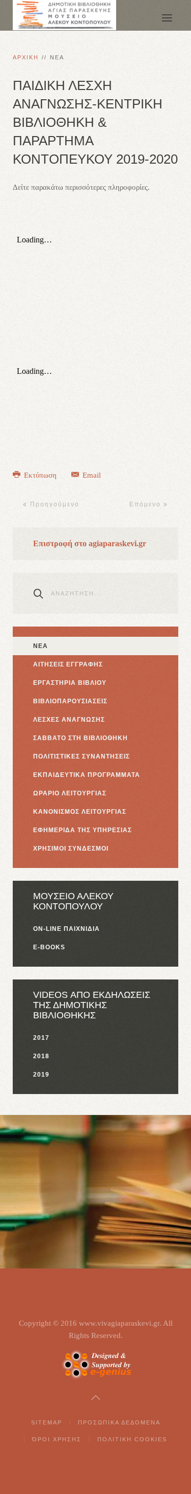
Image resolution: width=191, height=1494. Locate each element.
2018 (41, 1056)
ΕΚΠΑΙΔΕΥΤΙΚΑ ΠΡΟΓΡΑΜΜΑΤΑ (86, 774)
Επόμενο (146, 504)
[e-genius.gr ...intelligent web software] (95, 1363)
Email (90, 475)
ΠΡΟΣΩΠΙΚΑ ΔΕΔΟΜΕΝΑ (119, 1422)
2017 (41, 1037)
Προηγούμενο (53, 504)
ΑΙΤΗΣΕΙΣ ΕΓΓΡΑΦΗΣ (68, 664)
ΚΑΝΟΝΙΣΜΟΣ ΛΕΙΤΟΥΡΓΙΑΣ (79, 811)
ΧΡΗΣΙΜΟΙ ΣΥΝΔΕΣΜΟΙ (70, 848)
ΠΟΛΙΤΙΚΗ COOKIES (132, 1439)
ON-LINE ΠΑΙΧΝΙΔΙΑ (66, 928)
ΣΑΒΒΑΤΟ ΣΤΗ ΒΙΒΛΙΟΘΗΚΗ (80, 738)
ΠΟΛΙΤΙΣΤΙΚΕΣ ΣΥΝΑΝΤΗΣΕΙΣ (81, 756)
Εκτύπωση (40, 475)
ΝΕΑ (40, 646)
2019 (41, 1074)
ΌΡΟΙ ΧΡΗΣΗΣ (56, 1439)
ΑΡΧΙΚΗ (26, 57)
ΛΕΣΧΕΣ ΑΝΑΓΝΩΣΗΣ (69, 719)
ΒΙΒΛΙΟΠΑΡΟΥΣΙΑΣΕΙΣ (70, 701)
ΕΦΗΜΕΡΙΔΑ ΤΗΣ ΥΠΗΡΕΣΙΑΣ (82, 830)
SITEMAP (46, 1422)
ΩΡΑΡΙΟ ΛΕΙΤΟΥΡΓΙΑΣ (69, 793)
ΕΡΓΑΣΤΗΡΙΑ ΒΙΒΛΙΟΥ (69, 682)
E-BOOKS (49, 947)
